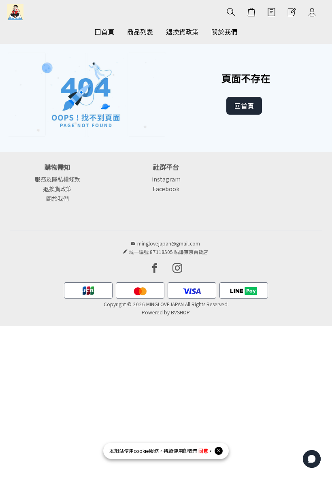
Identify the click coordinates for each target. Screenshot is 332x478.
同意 (203, 450)
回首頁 (244, 106)
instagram (166, 179)
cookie (141, 450)
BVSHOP (180, 312)
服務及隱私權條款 (57, 179)
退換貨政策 (57, 189)
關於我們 (57, 198)
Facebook (166, 189)
